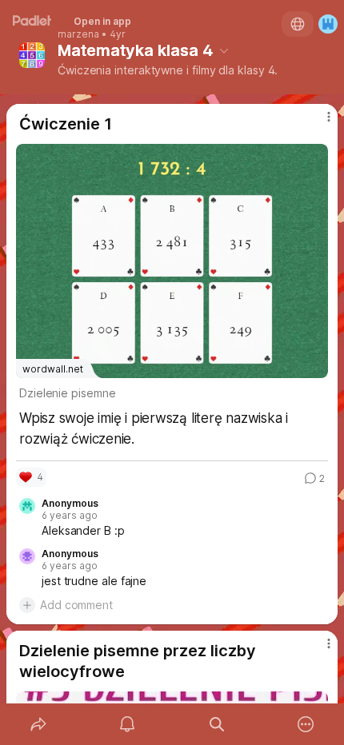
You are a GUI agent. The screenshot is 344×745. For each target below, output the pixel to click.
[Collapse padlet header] (224, 50)
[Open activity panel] (128, 724)
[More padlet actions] (306, 724)
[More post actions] (318, 123)
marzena (78, 34)
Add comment (76, 605)
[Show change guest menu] (328, 24)
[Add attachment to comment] (27, 605)
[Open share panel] (38, 724)
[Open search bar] (217, 724)
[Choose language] (298, 24)
